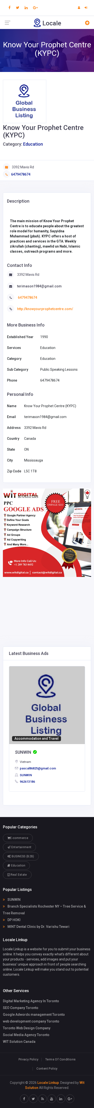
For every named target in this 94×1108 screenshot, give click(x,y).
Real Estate (18, 874)
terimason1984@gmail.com (39, 286)
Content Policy (46, 1068)
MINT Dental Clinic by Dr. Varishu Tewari (38, 927)
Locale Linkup (48, 1083)
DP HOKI (13, 920)
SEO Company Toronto (20, 1008)
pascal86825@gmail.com (37, 768)
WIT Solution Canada (19, 1042)
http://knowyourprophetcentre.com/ (45, 309)
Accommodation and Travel (36, 738)
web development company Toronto (31, 1021)
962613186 (27, 781)
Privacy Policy (28, 1059)
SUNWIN (25, 775)
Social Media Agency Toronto (26, 1035)
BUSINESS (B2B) (22, 856)
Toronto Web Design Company (26, 1028)
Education (33, 144)
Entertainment (20, 847)
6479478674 (20, 174)
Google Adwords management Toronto (34, 1014)
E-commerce (19, 838)
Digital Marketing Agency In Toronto (31, 1001)
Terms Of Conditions (60, 1059)
